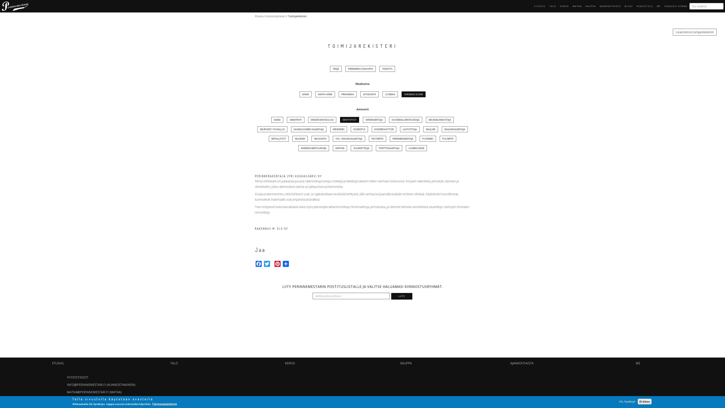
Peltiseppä (377, 138)
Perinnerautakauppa (360, 68)
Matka (577, 6)
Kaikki (305, 94)
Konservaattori (384, 129)
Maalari (430, 129)
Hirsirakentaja (374, 119)
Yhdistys (387, 68)
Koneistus (359, 129)
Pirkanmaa (347, 94)
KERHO (564, 6)
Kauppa (590, 6)
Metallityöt (278, 138)
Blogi (629, 6)
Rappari (340, 148)
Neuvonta (320, 138)
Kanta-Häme (325, 94)
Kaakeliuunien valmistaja (309, 129)
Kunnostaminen (275, 16)
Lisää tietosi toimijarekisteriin (695, 32)
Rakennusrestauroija (313, 148)
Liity (401, 296)
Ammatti (362, 109)
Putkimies (427, 138)
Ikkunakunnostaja (440, 119)
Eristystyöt (349, 119)
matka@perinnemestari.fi (88, 392)
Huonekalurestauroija (406, 119)
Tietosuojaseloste (164, 404)
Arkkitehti (296, 119)
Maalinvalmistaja (454, 129)
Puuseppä (448, 138)
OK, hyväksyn (627, 401)
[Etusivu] (14, 6)
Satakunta (369, 94)
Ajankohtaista (610, 6)
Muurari (300, 138)
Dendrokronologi (322, 119)
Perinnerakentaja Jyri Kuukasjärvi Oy (288, 176)
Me (659, 6)
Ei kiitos (644, 401)
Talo (552, 6)
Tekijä (336, 68)
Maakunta (362, 84)
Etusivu (539, 6)
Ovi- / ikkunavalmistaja (349, 138)
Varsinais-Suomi (413, 94)
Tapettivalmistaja (389, 148)
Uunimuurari (416, 148)
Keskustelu (645, 6)
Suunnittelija (361, 148)
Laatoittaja (410, 129)
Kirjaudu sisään (675, 6)
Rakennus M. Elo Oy (271, 228)
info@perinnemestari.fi (86, 385)
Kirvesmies (338, 129)
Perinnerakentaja (403, 138)
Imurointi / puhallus (272, 129)
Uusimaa (390, 94)
